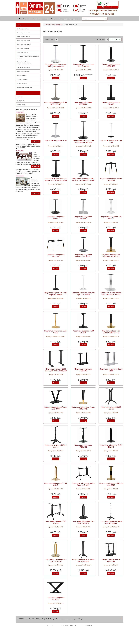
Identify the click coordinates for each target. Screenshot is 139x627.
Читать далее (35, 141)
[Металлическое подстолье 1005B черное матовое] (83, 130)
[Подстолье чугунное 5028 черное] (111, 397)
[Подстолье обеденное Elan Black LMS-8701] (83, 511)
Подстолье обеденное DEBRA (83, 217)
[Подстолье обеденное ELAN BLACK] (111, 435)
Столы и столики (22, 79)
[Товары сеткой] (56, 39)
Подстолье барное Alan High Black (111, 141)
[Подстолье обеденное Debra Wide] (111, 359)
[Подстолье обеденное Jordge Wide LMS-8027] (83, 473)
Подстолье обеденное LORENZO (111, 65)
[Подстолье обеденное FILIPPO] (56, 587)
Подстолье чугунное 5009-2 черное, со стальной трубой (83, 179)
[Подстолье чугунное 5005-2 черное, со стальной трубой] (56, 168)
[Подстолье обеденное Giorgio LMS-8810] (111, 473)
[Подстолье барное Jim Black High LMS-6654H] (56, 282)
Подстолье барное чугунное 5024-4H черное (111, 522)
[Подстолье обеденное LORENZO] (111, 54)
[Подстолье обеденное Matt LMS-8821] (111, 168)
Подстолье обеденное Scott (56, 140)
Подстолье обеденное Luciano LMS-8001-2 (111, 331)
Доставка (45, 19)
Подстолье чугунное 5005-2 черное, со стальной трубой (56, 179)
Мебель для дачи (22, 52)
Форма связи (21, 104)
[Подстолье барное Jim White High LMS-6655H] (83, 282)
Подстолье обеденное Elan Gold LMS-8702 (55, 560)
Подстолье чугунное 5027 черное (55, 522)
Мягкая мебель (22, 75)
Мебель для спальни (23, 33)
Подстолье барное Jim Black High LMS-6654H (55, 293)
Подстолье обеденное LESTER (55, 255)
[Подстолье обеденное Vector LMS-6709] (56, 397)
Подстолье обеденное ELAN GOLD (55, 484)
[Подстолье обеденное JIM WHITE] (111, 206)
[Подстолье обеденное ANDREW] (111, 549)
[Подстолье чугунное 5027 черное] (56, 511)
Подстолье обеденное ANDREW (111, 560)
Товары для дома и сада (24, 87)
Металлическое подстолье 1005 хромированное (55, 65)
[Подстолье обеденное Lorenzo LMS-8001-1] (83, 244)
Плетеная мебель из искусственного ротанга (24, 63)
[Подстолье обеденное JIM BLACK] (83, 320)
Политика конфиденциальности (69, 19)
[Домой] (19, 18)
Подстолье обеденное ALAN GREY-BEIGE (55, 103)
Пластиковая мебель (23, 68)
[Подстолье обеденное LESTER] (56, 244)
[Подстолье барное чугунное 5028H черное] (83, 549)
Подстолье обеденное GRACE (111, 103)
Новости (19, 97)
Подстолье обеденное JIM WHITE (111, 217)
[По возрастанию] (116, 39)
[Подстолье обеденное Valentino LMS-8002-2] (111, 244)
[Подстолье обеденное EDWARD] (83, 359)
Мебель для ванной (23, 48)
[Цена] (113, 39)
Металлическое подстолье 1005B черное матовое (83, 141)
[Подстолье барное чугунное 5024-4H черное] (111, 511)
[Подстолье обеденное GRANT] (56, 206)
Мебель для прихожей (24, 44)
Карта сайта (21, 101)
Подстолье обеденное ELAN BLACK (111, 446)
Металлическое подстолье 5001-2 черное (83, 65)
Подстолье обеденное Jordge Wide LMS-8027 (83, 484)
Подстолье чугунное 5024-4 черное (56, 446)
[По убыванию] (120, 39)
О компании (26, 19)
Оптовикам (36, 19)
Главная (47, 25)
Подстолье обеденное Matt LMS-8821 (111, 179)
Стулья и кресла (22, 83)
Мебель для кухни (22, 29)
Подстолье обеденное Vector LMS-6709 (55, 408)
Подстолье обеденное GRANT (55, 217)
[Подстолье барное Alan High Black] (111, 130)
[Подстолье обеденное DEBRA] (83, 206)
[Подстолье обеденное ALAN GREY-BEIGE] (56, 92)
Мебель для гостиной (23, 36)
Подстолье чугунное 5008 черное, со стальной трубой (56, 370)
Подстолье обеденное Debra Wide (111, 370)
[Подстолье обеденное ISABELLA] (83, 92)
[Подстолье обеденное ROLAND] (83, 435)
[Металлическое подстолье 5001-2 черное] (83, 54)
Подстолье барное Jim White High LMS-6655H (83, 293)
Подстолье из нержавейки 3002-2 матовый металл (111, 293)
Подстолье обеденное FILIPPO (55, 598)
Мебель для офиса (23, 71)
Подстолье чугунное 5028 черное (111, 408)
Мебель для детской (23, 40)
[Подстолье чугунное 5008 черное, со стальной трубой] (56, 359)
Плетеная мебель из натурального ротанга (28, 57)
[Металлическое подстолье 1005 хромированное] (56, 54)
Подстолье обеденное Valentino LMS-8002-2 (111, 255)
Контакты (54, 19)
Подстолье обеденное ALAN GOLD (55, 331)
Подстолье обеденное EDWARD (83, 370)
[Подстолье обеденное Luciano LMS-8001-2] (111, 320)
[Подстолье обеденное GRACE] (111, 92)
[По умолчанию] (107, 39)
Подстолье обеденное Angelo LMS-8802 (83, 408)
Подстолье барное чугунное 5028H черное (83, 560)
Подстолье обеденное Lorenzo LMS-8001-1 (83, 255)
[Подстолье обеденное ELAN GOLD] (56, 473)
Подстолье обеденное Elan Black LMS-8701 (83, 522)
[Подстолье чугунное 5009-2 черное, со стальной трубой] (83, 168)
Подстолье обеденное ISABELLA (83, 103)
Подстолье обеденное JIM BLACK (83, 331)
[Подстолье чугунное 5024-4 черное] (56, 435)
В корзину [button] (55, 78)
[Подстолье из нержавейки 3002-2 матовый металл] (111, 282)
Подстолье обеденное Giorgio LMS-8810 (111, 484)
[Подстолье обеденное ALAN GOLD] (56, 320)
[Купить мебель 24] (35, 8)
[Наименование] (110, 39)
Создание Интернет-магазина (54, 625)
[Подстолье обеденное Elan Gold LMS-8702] (56, 549)
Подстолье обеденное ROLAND (83, 446)
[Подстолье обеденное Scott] (56, 130)
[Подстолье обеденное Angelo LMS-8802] (83, 397)
